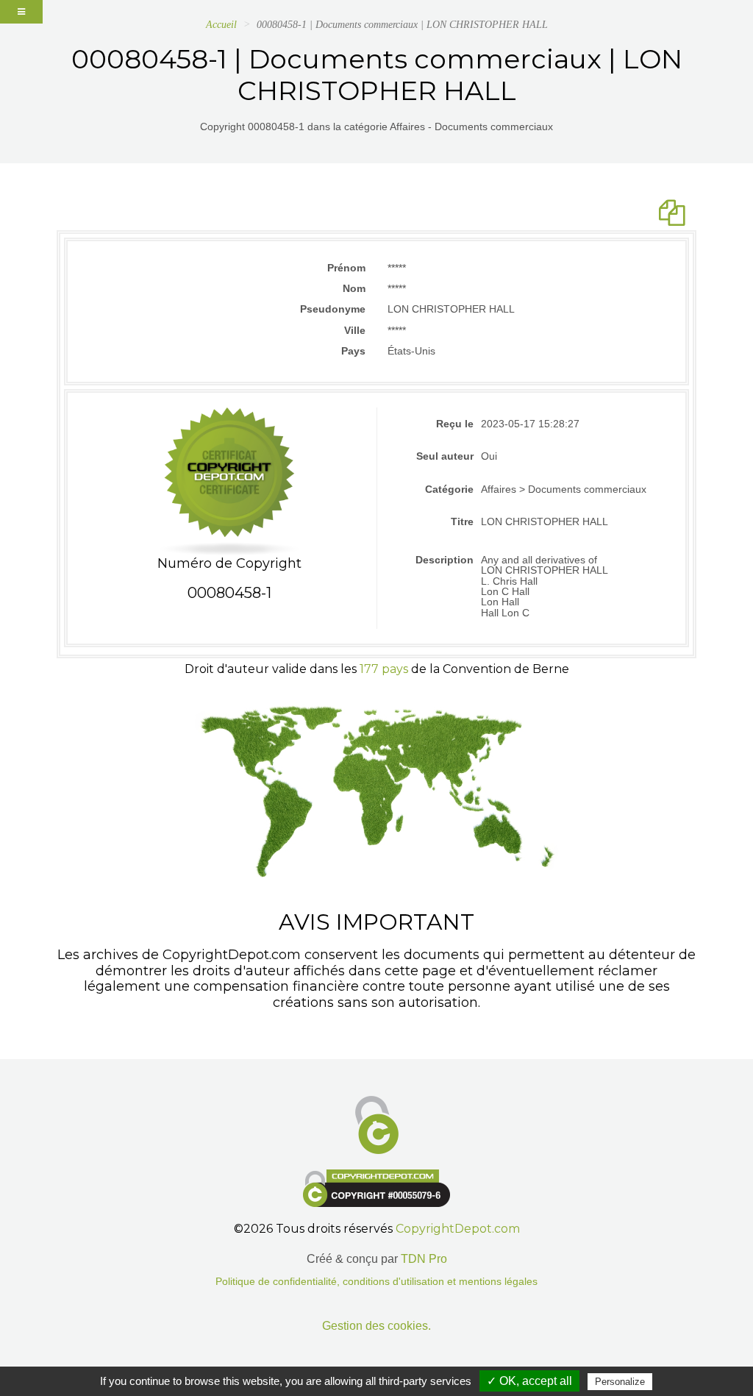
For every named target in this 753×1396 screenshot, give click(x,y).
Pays (353, 351)
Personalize (620, 1381)
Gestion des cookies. (376, 1326)
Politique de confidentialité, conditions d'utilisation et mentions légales (376, 1281)
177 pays (384, 669)
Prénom (346, 268)
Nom (354, 288)
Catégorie (449, 489)
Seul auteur (445, 456)
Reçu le (455, 424)
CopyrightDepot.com (458, 1229)
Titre (462, 521)
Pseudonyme (332, 309)
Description (444, 560)
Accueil (221, 24)
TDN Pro (424, 1259)
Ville (354, 330)
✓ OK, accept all (529, 1381)
